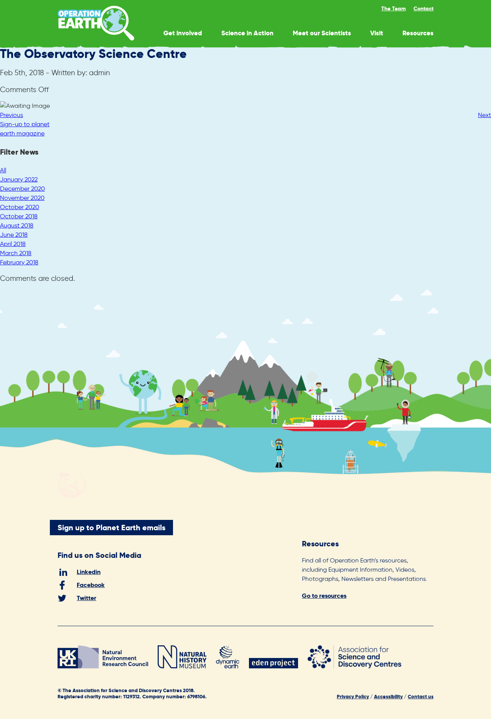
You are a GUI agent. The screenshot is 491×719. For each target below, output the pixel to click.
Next (484, 115)
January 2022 (19, 179)
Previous (11, 115)
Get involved (182, 33)
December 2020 (22, 188)
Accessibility (388, 696)
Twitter (86, 598)
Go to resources (324, 596)
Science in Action (247, 33)
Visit (376, 33)
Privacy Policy (353, 696)
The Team (393, 8)
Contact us (420, 696)
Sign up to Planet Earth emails (111, 528)
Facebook (91, 585)
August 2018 (16, 225)
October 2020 (19, 207)
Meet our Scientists (322, 33)
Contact (423, 8)
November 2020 (22, 197)
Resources (417, 33)
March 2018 (15, 253)
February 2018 (19, 262)
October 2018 (19, 216)
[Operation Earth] (96, 39)
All (3, 170)
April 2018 (13, 243)
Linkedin (89, 572)
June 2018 (14, 234)
